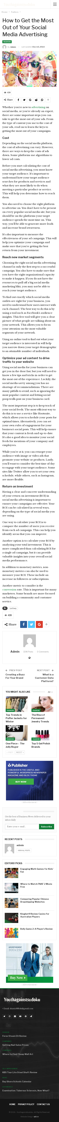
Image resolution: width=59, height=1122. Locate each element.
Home (12, 1104)
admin (20, 845)
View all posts (24, 850)
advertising (38, 107)
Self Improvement (10, 1068)
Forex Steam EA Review (14, 1036)
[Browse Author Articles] (29, 640)
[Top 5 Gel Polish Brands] (42, 733)
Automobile (7, 1087)
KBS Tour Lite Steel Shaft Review (19, 1072)
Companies (6, 1041)
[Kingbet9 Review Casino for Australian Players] (11, 918)
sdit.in (36, 1117)
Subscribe (46, 826)
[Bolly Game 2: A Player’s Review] (11, 933)
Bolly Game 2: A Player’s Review (36, 929)
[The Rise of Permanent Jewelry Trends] (42, 704)
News (4, 1077)
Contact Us (43, 1104)
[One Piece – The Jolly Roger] (17, 733)
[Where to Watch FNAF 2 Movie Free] (11, 888)
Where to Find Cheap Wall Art (17, 1054)
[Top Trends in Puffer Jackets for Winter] (17, 704)
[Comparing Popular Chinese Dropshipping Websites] (11, 903)
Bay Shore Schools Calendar (16, 1081)
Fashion (7, 42)
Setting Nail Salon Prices (15, 1045)
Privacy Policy (26, 1104)
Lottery (13, 608)
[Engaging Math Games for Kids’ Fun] (11, 873)
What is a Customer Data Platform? (44, 678)
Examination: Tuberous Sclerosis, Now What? (25, 1090)
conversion (9, 589)
